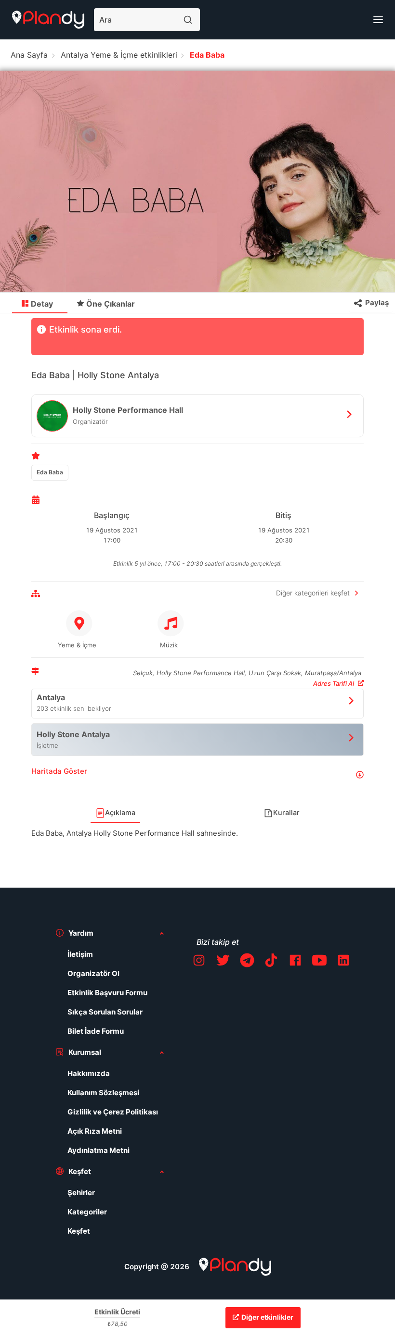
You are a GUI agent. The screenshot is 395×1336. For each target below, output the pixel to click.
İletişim (80, 954)
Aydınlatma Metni (98, 1150)
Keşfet (78, 1231)
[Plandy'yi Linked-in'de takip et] (343, 962)
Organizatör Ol (93, 973)
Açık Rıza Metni (94, 1131)
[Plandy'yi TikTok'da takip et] (271, 962)
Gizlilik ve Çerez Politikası (112, 1111)
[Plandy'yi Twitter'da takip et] (223, 962)
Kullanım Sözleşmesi (103, 1092)
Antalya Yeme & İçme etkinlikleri (119, 55)
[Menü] (378, 19)
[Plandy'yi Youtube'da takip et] (319, 962)
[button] (197, 775)
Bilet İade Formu (95, 1031)
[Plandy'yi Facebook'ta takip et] (295, 962)
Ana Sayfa (29, 55)
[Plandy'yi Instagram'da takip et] (199, 962)
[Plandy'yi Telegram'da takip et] (247, 962)
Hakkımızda (88, 1073)
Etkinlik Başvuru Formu (107, 992)
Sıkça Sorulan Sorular (105, 1011)
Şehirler (81, 1192)
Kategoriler (87, 1211)
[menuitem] (39, 303)
